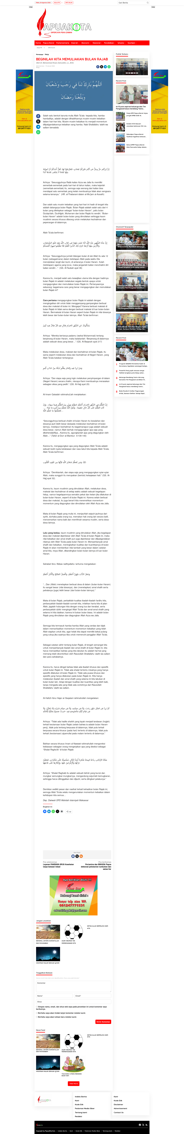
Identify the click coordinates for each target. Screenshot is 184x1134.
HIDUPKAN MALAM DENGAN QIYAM (47, 963)
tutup (30, 7)
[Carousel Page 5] (137, 73)
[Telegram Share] (105, 66)
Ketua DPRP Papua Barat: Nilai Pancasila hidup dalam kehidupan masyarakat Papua (136, 146)
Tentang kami (81, 1112)
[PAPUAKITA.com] (62, 22)
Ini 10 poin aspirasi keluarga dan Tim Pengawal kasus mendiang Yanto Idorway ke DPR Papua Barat (131, 108)
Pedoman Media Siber (85, 1108)
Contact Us (119, 1112)
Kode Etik (79, 1104)
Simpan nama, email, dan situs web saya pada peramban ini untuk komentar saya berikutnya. (71, 1007)
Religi (38, 67)
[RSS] (81, 856)
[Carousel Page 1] (127, 73)
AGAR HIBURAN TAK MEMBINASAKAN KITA (69, 942)
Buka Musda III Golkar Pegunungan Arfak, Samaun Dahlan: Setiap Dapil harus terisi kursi (131, 392)
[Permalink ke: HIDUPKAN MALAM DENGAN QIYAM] (48, 954)
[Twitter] (77, 856)
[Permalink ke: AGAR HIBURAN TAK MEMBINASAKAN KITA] (74, 932)
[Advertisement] (24, 38)
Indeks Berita (81, 1096)
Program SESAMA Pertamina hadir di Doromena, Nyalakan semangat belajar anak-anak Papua (133, 365)
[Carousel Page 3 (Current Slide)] (132, 73)
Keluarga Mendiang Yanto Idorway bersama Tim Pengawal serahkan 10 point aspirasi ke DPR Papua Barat (132, 65)
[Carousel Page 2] (129, 73)
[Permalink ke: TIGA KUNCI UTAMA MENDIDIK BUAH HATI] (74, 1064)
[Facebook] (73, 856)
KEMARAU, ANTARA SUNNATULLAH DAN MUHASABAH (47, 942)
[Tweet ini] (101, 66)
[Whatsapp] (109, 66)
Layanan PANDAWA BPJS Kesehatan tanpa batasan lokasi (58, 864)
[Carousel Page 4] (134, 73)
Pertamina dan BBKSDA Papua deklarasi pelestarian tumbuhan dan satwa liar (96, 865)
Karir (77, 1100)
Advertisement (120, 1108)
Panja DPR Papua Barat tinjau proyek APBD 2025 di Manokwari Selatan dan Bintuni (137, 114)
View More (74, 1084)
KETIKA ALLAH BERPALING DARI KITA (97, 927)
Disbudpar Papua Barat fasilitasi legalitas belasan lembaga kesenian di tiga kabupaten (135, 135)
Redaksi (78, 1116)
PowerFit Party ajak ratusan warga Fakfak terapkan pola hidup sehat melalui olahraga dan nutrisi (131, 372)
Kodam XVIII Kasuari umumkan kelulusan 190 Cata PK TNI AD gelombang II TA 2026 (136, 125)
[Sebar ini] (97, 66)
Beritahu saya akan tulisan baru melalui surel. (57, 1017)
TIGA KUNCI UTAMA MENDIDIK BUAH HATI (72, 1075)
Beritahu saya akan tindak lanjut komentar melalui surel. (62, 1013)
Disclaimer (118, 1104)
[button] (148, 2)
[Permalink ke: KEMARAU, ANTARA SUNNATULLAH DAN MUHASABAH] (48, 932)
